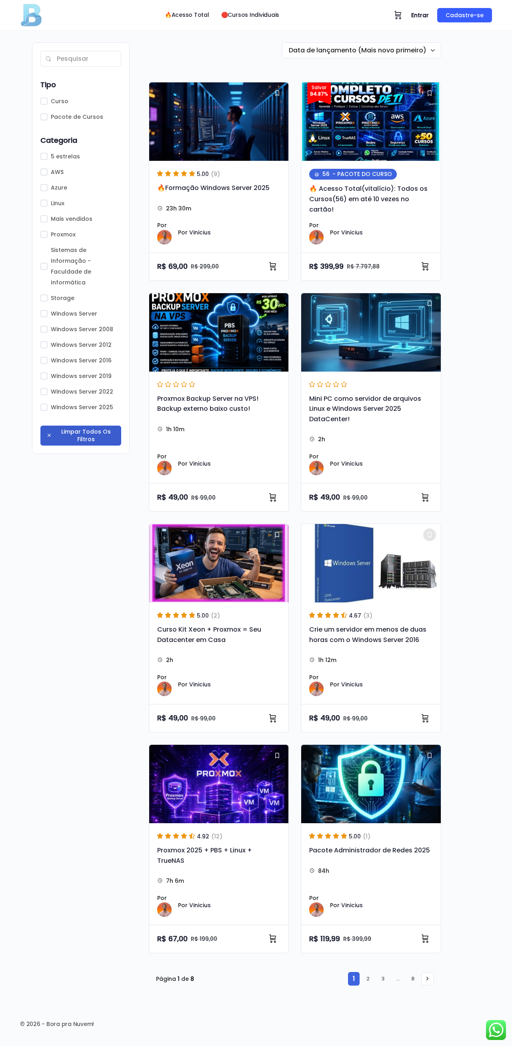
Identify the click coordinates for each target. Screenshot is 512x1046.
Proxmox (63, 234)
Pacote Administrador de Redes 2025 (369, 850)
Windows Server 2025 (82, 407)
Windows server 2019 (81, 376)
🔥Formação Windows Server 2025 (213, 187)
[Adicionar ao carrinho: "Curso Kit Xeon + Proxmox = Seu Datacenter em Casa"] (274, 718)
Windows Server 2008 (82, 329)
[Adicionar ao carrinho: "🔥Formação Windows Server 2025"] (274, 266)
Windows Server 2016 (81, 360)
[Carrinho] (398, 15)
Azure (59, 188)
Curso (59, 101)
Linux (57, 203)
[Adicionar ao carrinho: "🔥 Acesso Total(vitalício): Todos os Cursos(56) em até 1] (426, 266)
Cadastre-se (465, 15)
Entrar (420, 15)
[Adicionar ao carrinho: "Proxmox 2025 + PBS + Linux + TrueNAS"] (274, 939)
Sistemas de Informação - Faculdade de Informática (71, 266)
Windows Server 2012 (81, 345)
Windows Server (74, 314)
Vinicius (200, 232)
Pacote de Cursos (77, 117)
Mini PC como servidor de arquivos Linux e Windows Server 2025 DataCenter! (365, 409)
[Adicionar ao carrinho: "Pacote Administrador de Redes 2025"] (426, 939)
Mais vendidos (71, 219)
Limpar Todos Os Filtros (86, 435)
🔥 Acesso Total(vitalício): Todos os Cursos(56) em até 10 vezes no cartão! (368, 199)
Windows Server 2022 (82, 392)
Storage (62, 298)
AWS (57, 172)
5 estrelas (65, 156)
